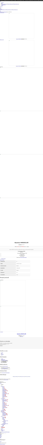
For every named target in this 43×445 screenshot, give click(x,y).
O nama (2, 358)
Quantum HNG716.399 (21, 334)
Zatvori (0, 383)
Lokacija (2, 352)
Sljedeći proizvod (2, 39)
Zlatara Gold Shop (6, 379)
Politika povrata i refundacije (4, 360)
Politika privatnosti (3, 359)
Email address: (1, 344)
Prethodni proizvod (2, 12)
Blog (1, 353)
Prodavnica (2, 354)
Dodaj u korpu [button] (21, 336)
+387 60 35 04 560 (5, 366)
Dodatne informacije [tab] (3, 258)
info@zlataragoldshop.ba (5, 368)
